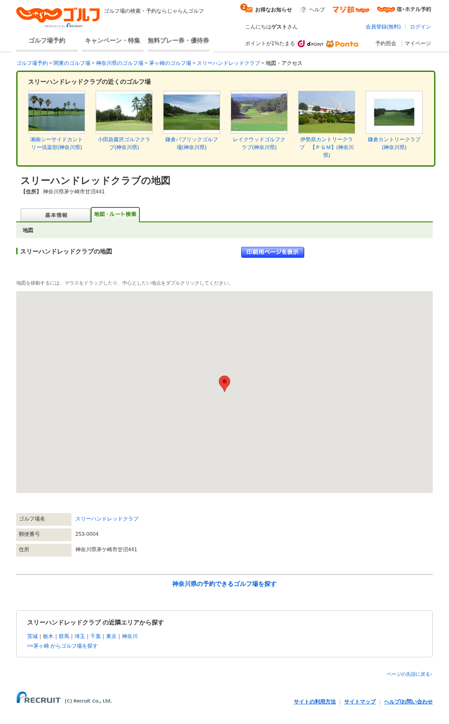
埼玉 (80, 636)
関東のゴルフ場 (71, 63)
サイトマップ (360, 702)
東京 (111, 636)
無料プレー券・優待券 (178, 40)
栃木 (48, 636)
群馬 (64, 636)
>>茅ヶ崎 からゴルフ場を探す (62, 646)
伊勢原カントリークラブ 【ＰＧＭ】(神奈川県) (326, 147)
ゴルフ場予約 (47, 40)
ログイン (420, 27)
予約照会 (385, 43)
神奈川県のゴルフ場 (119, 63)
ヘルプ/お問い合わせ (408, 702)
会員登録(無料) (383, 27)
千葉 (95, 636)
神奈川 (130, 636)
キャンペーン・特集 (112, 40)
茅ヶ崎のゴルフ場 (170, 63)
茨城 (32, 636)
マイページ (418, 43)
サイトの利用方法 (315, 702)
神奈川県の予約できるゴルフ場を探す (224, 583)
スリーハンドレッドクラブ (228, 63)
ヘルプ (317, 10)
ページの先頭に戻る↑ (410, 674)
